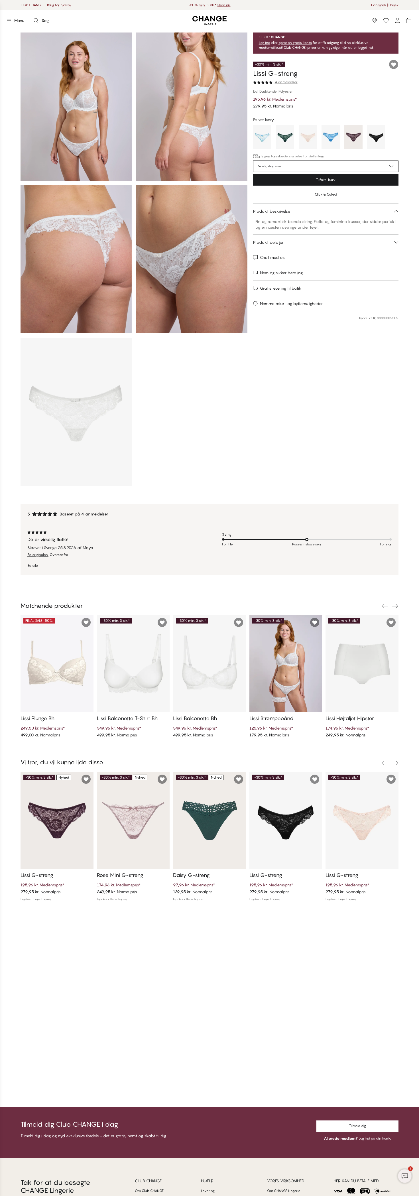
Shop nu (227, 5)
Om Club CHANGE (149, 1191)
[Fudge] (353, 138)
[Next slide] (395, 606)
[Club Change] (386, 20)
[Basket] (408, 20)
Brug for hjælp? (59, 5)
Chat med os (272, 257)
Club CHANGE (31, 5)
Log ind (264, 43)
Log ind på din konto (375, 1138)
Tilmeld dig (357, 1126)
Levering (208, 1191)
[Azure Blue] (262, 138)
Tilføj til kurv (325, 180)
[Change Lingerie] (209, 20)
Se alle (32, 566)
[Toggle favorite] (393, 64)
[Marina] (331, 138)
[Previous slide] (384, 606)
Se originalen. (37, 555)
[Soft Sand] (308, 138)
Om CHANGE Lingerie (283, 1191)
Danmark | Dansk (384, 5)
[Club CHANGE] (397, 20)
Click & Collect (326, 194)
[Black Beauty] (376, 138)
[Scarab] (285, 138)
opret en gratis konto (295, 43)
